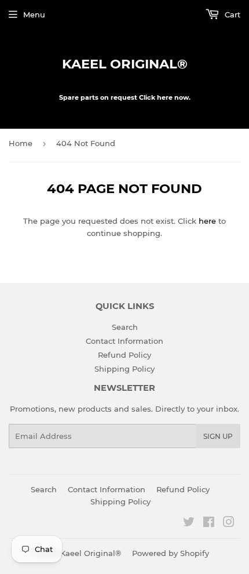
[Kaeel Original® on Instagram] (229, 523)
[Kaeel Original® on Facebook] (209, 523)
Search (125, 327)
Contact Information (124, 341)
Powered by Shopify (170, 553)
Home (20, 143)
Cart (231, 14)
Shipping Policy (124, 368)
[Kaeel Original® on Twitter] (189, 523)
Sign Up (218, 436)
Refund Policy (124, 354)
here (207, 221)
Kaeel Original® (125, 64)
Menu (34, 14)
